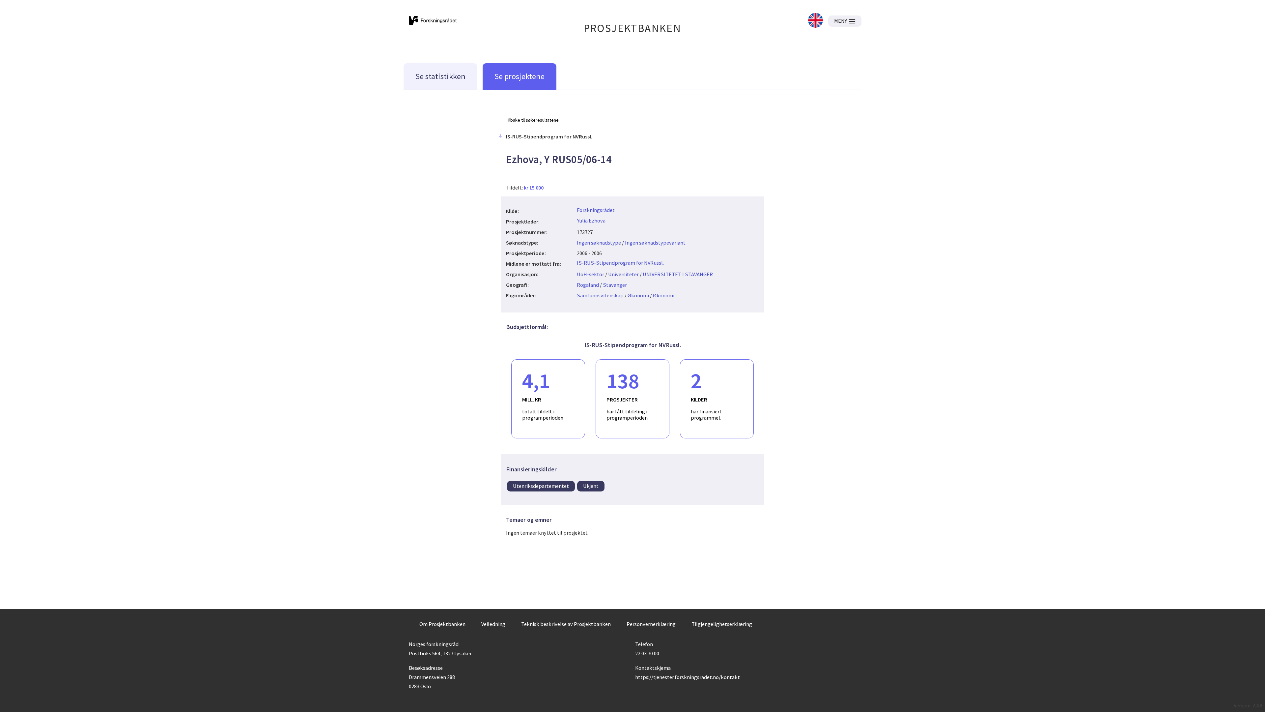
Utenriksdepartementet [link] (541, 486)
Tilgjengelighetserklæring (721, 624)
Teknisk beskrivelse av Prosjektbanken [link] (566, 624)
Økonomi (638, 295)
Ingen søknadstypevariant (655, 242)
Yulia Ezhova (591, 220)
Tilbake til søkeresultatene (532, 120)
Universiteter (623, 274)
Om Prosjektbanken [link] (442, 624)
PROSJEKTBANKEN (633, 28)
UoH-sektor (590, 274)
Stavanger (615, 285)
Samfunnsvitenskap (600, 295)
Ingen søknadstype (599, 242)
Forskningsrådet (596, 210)
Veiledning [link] (493, 624)
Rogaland (588, 285)
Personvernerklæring (651, 624)
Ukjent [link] (591, 486)
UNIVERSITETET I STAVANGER (678, 274)
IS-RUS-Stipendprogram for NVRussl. (620, 262)
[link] (815, 21)
